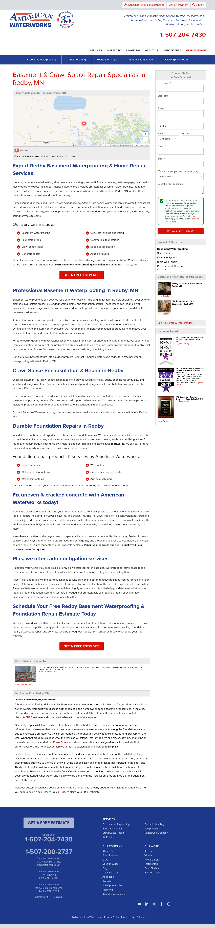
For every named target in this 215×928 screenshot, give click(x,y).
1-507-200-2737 (48, 851)
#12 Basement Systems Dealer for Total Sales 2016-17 (189, 397)
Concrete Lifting (76, 59)
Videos (148, 855)
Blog (105, 868)
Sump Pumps (151, 828)
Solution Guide (110, 864)
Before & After (152, 872)
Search (200, 5)
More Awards (163, 420)
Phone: (162, 146)
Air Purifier (108, 837)
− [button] (146, 139)
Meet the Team (110, 872)
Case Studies (151, 868)
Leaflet (106, 145)
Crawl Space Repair (176, 59)
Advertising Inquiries (113, 894)
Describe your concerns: (170, 184)
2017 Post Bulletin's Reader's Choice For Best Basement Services (189, 370)
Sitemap (141, 917)
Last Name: (164, 95)
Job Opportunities (112, 885)
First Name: (164, 83)
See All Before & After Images (175, 323)
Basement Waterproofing (41, 59)
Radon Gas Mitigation (141, 59)
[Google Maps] (169, 904)
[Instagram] (154, 904)
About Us (107, 851)
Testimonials (151, 864)
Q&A (105, 860)
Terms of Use (128, 917)
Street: (162, 108)
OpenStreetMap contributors (137, 145)
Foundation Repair (107, 59)
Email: (161, 158)
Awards (106, 881)
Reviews (148, 851)
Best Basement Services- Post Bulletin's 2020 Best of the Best (190, 339)
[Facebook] (161, 904)
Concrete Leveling (154, 824)
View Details (163, 296)
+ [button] (146, 134)
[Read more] (183, 343)
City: (160, 121)
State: (161, 133)
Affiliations (108, 877)
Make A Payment (178, 5)
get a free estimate (49, 823)
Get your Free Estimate (180, 231)
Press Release (110, 855)
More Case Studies (23, 684)
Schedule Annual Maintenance (146, 5)
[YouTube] (139, 904)
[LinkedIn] (147, 904)
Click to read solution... (47, 671)
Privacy (173, 221)
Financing (107, 890)
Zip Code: (187, 133)
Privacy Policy (111, 917)
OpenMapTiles (118, 145)
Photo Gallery (151, 860)
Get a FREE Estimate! (81, 275)
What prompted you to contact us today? (179, 171)
